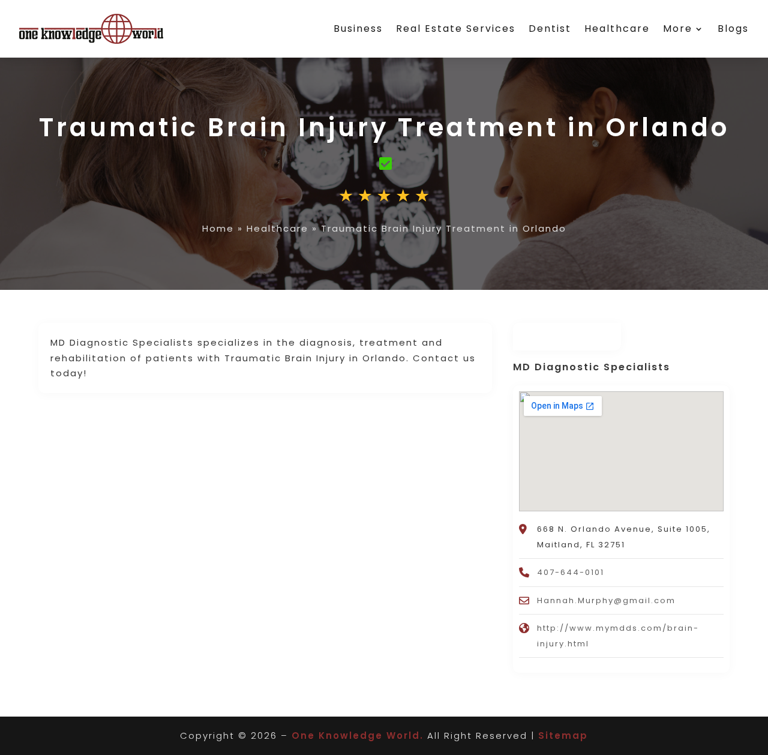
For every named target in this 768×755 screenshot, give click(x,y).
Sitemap (563, 735)
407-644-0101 (570, 572)
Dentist (550, 28)
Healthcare (617, 28)
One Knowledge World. (358, 735)
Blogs (733, 28)
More (677, 28)
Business (358, 28)
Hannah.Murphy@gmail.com (606, 600)
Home (218, 228)
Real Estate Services (455, 28)
